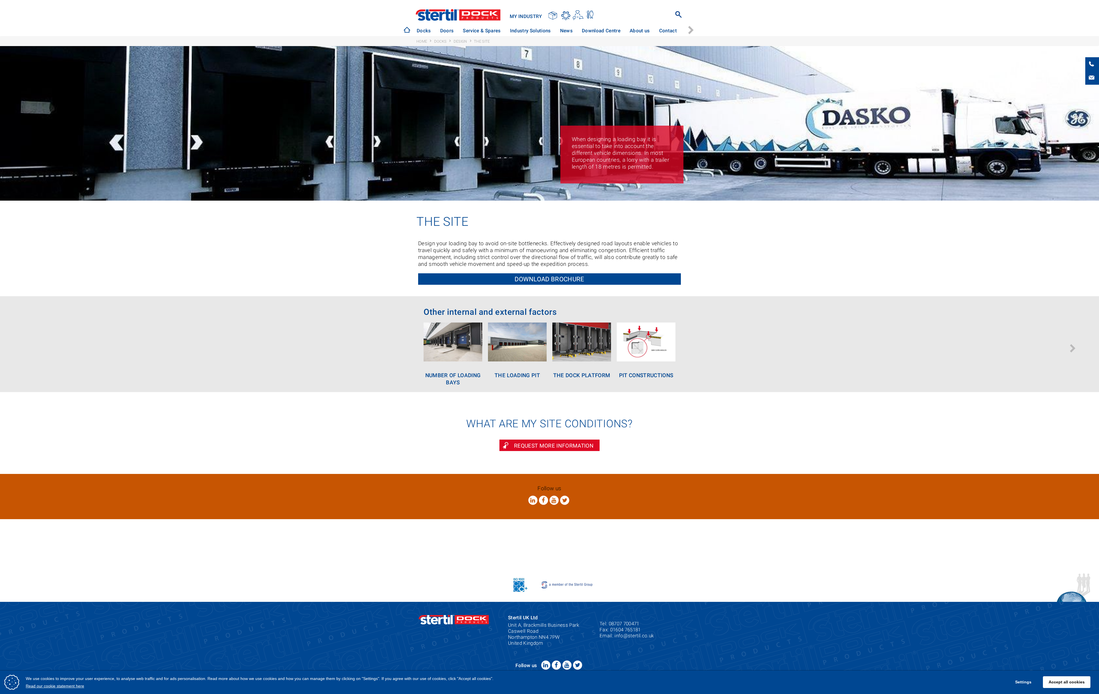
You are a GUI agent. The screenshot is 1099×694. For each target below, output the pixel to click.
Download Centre (587, 30)
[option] (423, 30)
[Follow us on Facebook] (543, 500)
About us (622, 30)
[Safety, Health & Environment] (578, 15)
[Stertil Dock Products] (407, 30)
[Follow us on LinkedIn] (532, 500)
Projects (672, 30)
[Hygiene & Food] (565, 15)
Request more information (554, 445)
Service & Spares (476, 30)
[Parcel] (553, 15)
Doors (444, 30)
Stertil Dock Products (458, 15)
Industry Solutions (521, 30)
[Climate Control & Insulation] (590, 15)
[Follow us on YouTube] (554, 500)
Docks (424, 30)
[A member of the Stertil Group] (567, 584)
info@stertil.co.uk (634, 635)
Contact (648, 30)
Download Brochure (549, 279)
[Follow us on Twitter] (564, 500)
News (555, 30)
